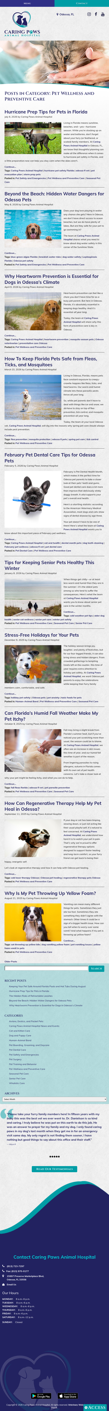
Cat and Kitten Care (19, 1030)
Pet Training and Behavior (23, 1064)
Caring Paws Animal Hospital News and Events (34, 1026)
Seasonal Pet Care (64, 623)
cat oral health (52, 543)
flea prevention (19, 439)
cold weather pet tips (81, 615)
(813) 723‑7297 (15, 1266)
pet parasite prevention (57, 787)
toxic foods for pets (71, 697)
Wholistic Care (17, 1083)
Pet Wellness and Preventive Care (66, 178)
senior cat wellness (23, 619)
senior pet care (43, 619)
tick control (92, 439)
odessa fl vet (82, 170)
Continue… (10, 873)
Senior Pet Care (84, 623)
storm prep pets (32, 174)
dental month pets (71, 543)
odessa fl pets (59, 439)
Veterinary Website (77, 1405)
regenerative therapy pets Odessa (81, 877)
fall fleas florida (19, 787)
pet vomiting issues (81, 944)
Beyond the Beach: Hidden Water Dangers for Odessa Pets (40, 1000)
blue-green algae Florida (24, 256)
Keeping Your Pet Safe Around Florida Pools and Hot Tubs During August (47, 986)
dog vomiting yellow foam (55, 944)
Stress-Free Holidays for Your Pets (42, 635)
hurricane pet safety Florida (59, 170)
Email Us (11, 1284)
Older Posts (11, 961)
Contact (82, 3)
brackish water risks (50, 256)
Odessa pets (39, 697)
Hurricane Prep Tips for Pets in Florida (46, 112)
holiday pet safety (20, 697)
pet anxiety (53, 697)
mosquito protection (39, 439)
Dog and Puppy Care (20, 1035)
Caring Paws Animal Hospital (27, 170)
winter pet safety (62, 619)
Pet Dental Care (24, 550)
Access (97, 1407)
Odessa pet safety (23, 260)
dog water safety (72, 256)
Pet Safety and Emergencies (30, 178)
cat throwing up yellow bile (25, 944)
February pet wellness (16, 546)
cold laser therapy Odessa (25, 877)
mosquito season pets (82, 339)
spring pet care (77, 439)
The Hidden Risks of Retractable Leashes (31, 995)
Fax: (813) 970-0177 (17, 1271)
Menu (27, 3)
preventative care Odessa (33, 343)
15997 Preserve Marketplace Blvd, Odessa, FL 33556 (25, 1278)
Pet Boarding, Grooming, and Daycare (29, 1045)
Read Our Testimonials (54, 1169)
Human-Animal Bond (26, 701)
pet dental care (53, 546)
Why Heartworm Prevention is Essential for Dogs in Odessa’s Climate (52, 279)
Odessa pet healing (51, 877)
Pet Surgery (15, 1059)
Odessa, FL (66, 14)
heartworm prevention (56, 339)
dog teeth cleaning (93, 543)
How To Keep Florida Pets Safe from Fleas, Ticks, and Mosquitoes (51, 361)
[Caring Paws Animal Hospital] (22, 23)
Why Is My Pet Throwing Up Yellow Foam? (50, 893)
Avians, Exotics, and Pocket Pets (26, 1021)
